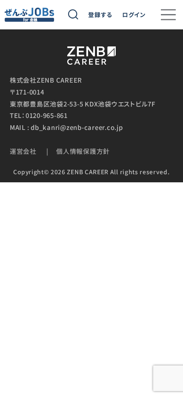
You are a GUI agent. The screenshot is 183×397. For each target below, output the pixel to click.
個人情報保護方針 (83, 151)
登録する (100, 15)
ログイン (134, 15)
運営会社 (23, 151)
